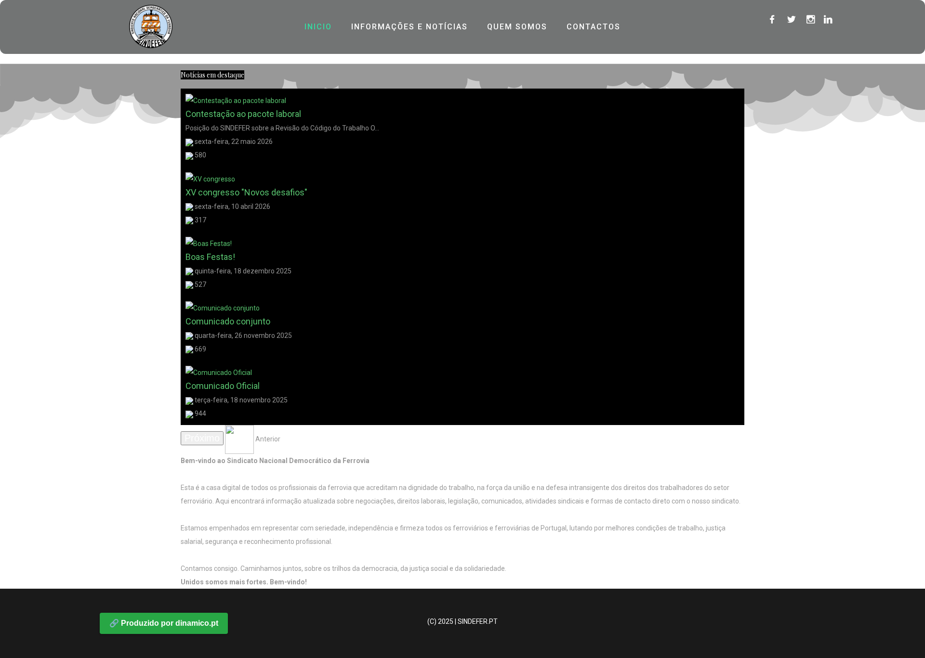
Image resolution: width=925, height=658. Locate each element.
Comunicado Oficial (222, 386)
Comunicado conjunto (227, 321)
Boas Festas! (210, 257)
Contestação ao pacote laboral (243, 114)
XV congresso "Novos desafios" (246, 192)
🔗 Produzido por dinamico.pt (163, 623)
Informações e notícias (409, 26)
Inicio (318, 26)
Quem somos (517, 26)
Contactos (594, 26)
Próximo (202, 438)
